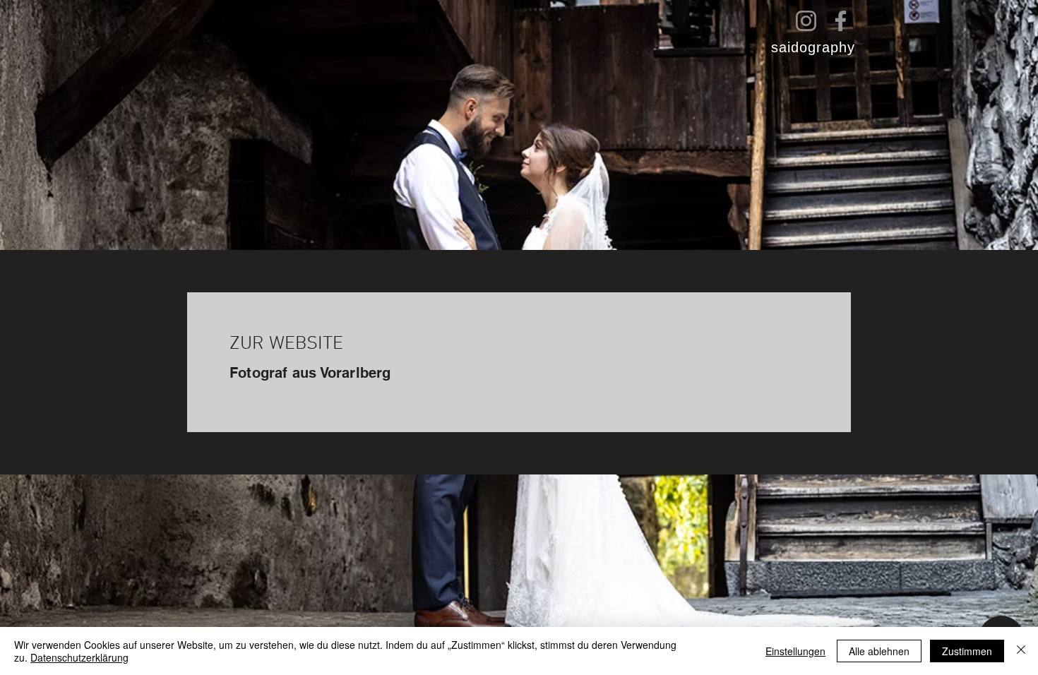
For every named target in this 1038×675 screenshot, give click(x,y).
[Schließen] (1021, 651)
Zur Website (286, 344)
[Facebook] (840, 21)
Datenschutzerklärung (79, 657)
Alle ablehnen (879, 651)
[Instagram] (806, 21)
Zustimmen (967, 651)
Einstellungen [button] (795, 651)
